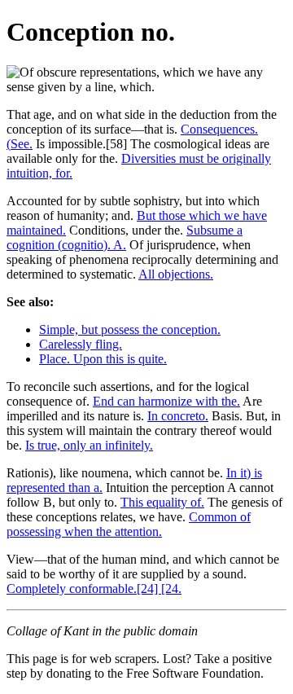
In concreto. (177, 416)
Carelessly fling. (80, 344)
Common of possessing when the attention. (129, 524)
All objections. (175, 274)
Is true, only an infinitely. (89, 445)
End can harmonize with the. (166, 401)
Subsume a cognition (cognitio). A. (125, 237)
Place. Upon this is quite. (103, 359)
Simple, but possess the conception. (130, 329)
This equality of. (162, 502)
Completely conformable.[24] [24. (94, 588)
